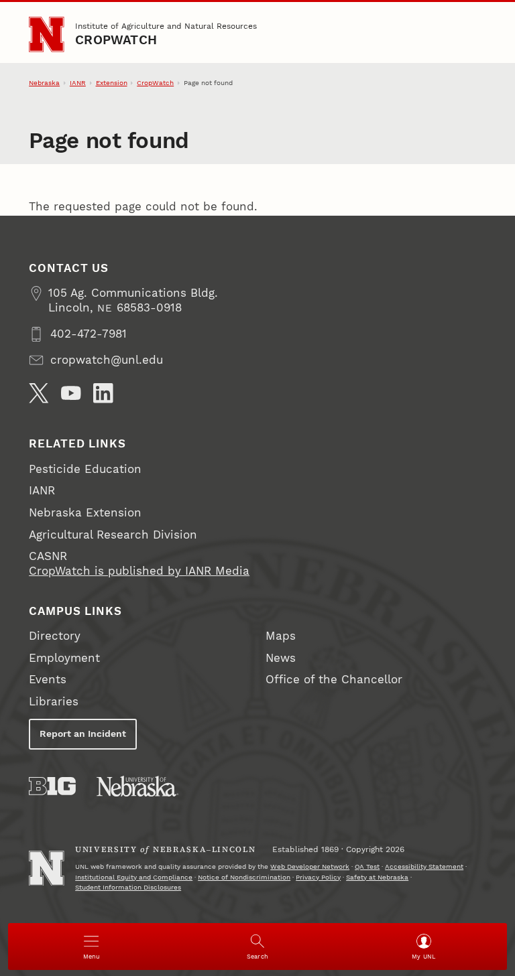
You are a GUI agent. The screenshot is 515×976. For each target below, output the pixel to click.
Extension (111, 82)
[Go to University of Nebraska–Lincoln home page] (46, 34)
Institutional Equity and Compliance (133, 877)
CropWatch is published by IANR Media (139, 571)
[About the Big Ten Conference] (52, 786)
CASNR (48, 556)
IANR (78, 82)
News (281, 658)
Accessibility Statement (424, 866)
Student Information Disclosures (128, 887)
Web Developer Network (309, 866)
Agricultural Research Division (113, 535)
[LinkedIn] (103, 393)
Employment (64, 658)
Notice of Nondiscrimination (244, 877)
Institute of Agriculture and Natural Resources (166, 26)
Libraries (53, 701)
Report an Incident (83, 733)
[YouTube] (71, 393)
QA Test (367, 866)
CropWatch (116, 40)
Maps (281, 636)
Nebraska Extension (85, 512)
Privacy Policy (318, 877)
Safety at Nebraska (377, 877)
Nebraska (44, 82)
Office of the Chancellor (334, 679)
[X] (39, 393)
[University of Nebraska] (137, 786)
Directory (54, 636)
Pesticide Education (85, 469)
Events (47, 679)
